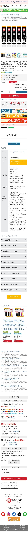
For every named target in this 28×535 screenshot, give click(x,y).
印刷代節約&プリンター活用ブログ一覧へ (14, 478)
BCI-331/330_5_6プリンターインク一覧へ (18, 162)
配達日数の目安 (13, 442)
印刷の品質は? (7, 256)
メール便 (10, 105)
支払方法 (12, 406)
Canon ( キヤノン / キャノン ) (17, 152)
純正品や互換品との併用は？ (11, 267)
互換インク (19, 16)
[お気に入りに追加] (13, 341)
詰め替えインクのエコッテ (6, 14)
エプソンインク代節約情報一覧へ (9, 485)
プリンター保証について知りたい (12, 290)
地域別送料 (16, 431)
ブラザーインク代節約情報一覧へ (9, 488)
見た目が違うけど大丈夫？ (11, 245)
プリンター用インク (17, 14)
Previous (2, 37)
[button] (2, 328)
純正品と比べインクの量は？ (11, 251)
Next (25, 37)
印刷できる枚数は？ (9, 262)
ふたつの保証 (15, 462)
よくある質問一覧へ (14, 296)
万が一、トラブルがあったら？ (12, 273)
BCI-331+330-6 (13, 16)
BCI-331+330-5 (13, 379)
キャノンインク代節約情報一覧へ (9, 483)
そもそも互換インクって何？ (11, 240)
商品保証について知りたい (11, 284)
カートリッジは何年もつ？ (11, 278)
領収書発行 (11, 417)
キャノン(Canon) (5, 16)
